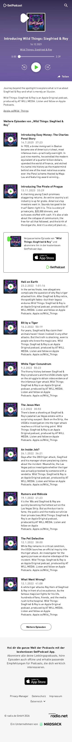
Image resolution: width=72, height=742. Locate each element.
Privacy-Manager (19, 696)
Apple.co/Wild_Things (15, 111)
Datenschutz (39, 696)
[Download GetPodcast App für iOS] (44, 257)
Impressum (55, 696)
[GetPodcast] (12, 5)
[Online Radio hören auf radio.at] (58, 715)
